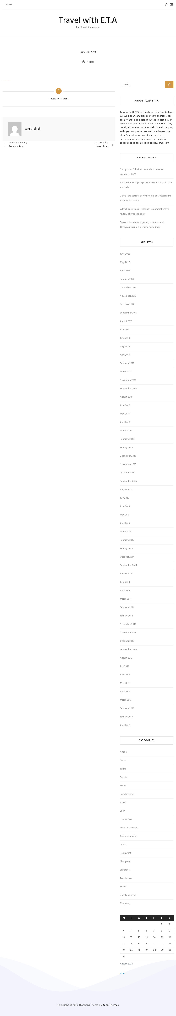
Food (123, 786)
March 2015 (125, 532)
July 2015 (124, 498)
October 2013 (127, 641)
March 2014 (126, 599)
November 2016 (128, 380)
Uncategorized (128, 895)
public (123, 845)
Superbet (125, 870)
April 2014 (125, 591)
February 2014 (127, 607)
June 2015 (125, 506)
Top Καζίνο (126, 878)
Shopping (125, 861)
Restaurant (62, 99)
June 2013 (125, 675)
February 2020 (127, 279)
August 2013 (126, 658)
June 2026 (125, 254)
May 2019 (125, 347)
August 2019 (126, 321)
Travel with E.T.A (88, 20)
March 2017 (125, 372)
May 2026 (125, 262)
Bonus (123, 760)
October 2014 (127, 557)
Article (123, 752)
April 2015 (125, 523)
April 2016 (125, 422)
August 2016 (126, 397)
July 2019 (124, 330)
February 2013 (127, 708)
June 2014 (125, 582)
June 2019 (125, 338)
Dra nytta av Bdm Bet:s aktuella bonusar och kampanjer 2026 (142, 171)
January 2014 (126, 616)
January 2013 (126, 717)
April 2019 (125, 355)
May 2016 (125, 414)
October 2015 (127, 473)
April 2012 (125, 725)
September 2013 (128, 650)
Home (9, 5)
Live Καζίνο (126, 819)
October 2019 (127, 304)
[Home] (83, 62)
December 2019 (128, 288)
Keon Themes (111, 1005)
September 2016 (128, 389)
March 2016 (125, 431)
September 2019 (128, 313)
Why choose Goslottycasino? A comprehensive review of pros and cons (144, 211)
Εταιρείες (125, 904)
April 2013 (125, 692)
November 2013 (128, 633)
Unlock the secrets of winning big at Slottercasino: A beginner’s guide (146, 198)
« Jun (122, 973)
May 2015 (125, 515)
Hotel (52, 99)
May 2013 (125, 683)
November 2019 (128, 296)
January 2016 (126, 448)
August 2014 (126, 574)
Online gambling (128, 836)
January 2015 (126, 549)
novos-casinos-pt (129, 828)
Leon (122, 811)
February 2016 (127, 439)
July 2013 (124, 666)
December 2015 (128, 456)
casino (123, 769)
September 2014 (128, 565)
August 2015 (126, 490)
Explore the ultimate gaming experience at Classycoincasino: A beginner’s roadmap (142, 224)
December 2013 (128, 624)
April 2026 (125, 271)
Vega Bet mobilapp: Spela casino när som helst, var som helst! (146, 185)
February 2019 (127, 363)
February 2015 (127, 540)
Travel (123, 887)
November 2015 (128, 464)
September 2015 (128, 481)
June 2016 (125, 405)
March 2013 (125, 700)
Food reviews (127, 794)
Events (123, 777)
